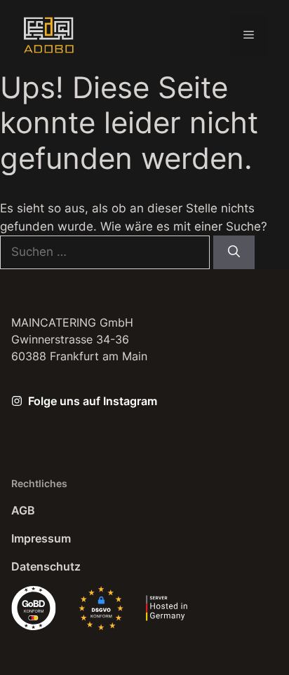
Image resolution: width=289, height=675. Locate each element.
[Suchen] (234, 252)
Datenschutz (46, 566)
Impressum (41, 538)
